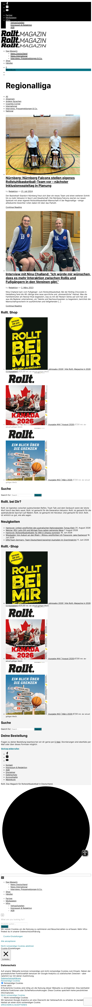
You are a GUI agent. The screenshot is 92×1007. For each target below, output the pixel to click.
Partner (9, 15)
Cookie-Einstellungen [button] (13, 936)
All (7, 96)
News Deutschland (19, 53)
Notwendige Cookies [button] (10, 981)
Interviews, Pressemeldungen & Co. (26, 58)
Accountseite (12, 777)
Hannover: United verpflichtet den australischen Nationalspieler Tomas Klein (40, 528)
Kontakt (9, 765)
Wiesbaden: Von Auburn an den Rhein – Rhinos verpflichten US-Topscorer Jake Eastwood (46, 535)
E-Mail (57, 742)
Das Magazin (11, 51)
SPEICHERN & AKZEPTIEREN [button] (14, 1005)
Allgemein (10, 99)
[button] (6, 67)
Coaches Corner (13, 104)
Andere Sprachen (13, 101)
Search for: (6, 495)
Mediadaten (11, 17)
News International (19, 56)
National (9, 111)
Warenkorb (11, 779)
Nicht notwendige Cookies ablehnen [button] (17, 946)
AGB (12, 27)
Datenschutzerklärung (11, 978)
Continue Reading (14, 207)
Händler (9, 63)
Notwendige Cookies (13, 983)
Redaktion (13, 191)
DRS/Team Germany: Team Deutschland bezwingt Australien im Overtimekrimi (41, 540)
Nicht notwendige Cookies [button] (13, 995)
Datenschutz (11, 774)
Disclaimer (10, 772)
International (11, 106)
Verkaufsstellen (17, 22)
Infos (8, 20)
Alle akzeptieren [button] (8, 941)
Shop (8, 60)
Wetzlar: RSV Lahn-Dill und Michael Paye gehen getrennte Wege (35, 530)
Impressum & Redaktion (21, 25)
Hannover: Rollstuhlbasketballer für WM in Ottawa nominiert (33, 532)
